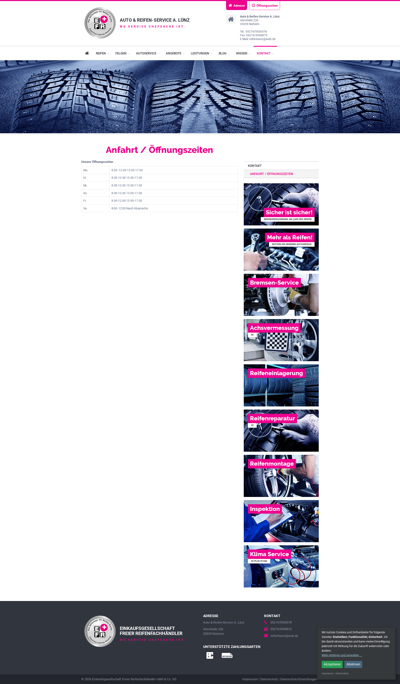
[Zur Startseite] (100, 23)
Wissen (242, 53)
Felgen (121, 53)
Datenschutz (269, 679)
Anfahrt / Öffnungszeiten (271, 174)
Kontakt (264, 53)
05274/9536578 (281, 622)
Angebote (174, 53)
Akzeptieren (332, 664)
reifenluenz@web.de (284, 636)
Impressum (250, 679)
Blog (223, 53)
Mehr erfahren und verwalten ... (342, 655)
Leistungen (200, 53)
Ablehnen (353, 664)
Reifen (101, 53)
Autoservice (146, 53)
